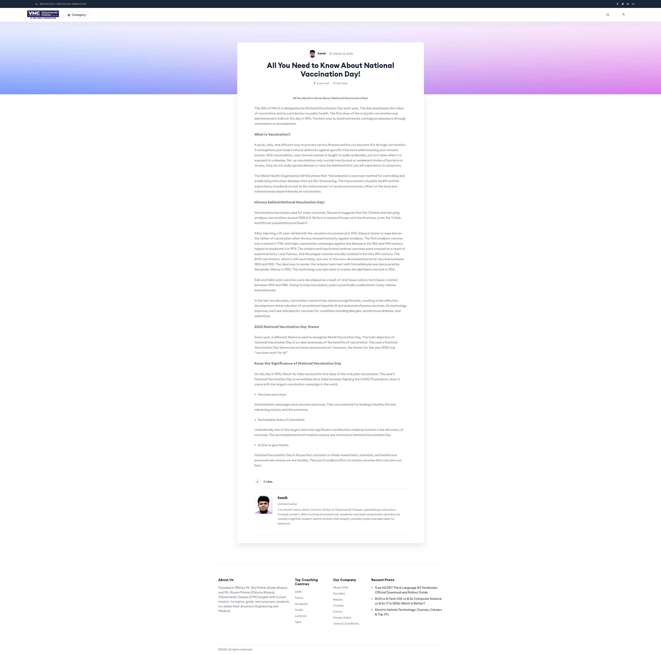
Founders (339, 593)
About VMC (341, 587)
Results (338, 599)
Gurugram (301, 603)
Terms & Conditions (346, 623)
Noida (299, 609)
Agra (298, 622)
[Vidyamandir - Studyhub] (43, 14)
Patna (299, 597)
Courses (338, 605)
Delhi (298, 591)
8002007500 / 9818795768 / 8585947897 (63, 4)
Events (337, 611)
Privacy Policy (342, 617)
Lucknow (300, 615)
